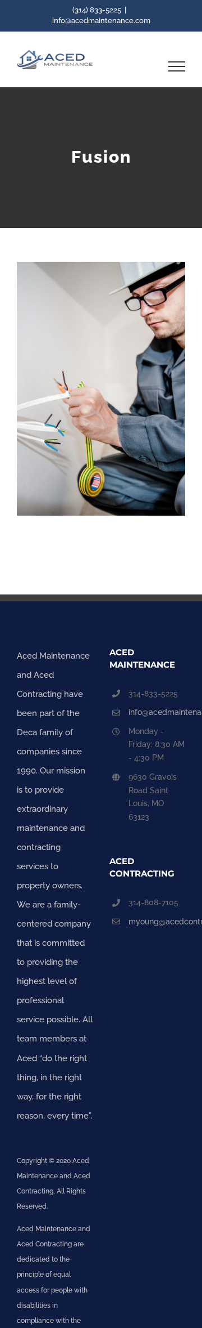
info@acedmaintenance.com (101, 20)
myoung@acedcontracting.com (156, 921)
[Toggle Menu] (177, 66)
